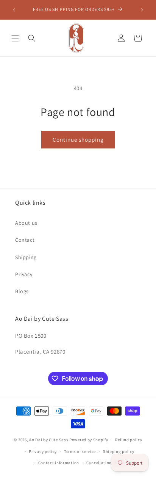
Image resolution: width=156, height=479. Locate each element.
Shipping (26, 257)
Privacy (23, 274)
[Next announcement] (142, 10)
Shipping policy (118, 451)
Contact (24, 239)
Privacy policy (43, 451)
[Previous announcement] (14, 10)
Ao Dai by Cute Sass (48, 439)
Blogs (22, 291)
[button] (15, 38)
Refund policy (128, 439)
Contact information (58, 462)
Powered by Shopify (88, 439)
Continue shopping (78, 139)
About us (26, 222)
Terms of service (80, 451)
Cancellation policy (105, 462)
